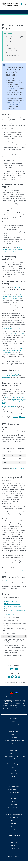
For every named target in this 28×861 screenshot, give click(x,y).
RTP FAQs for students (10, 601)
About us (14, 839)
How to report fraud (14, 817)
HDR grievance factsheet (12, 55)
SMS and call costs (14, 786)
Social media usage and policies (14, 814)
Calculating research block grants (10, 617)
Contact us (14, 801)
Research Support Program (9, 633)
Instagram (13, 823)
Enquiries (8, 57)
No (16, 669)
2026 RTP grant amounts (9, 406)
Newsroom (14, 804)
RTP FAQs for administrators (12, 604)
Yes (12, 669)
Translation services (14, 792)
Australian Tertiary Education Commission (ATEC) (14, 757)
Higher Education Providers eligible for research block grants (14, 624)
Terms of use (14, 780)
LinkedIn (13, 827)
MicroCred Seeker (13, 753)
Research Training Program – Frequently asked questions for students (14, 651)
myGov (13, 721)
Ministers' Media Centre (13, 808)
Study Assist (13, 728)
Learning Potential (13, 737)
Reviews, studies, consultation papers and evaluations (12, 656)
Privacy (14, 770)
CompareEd (14, 747)
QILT (13, 744)
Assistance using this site (14, 789)
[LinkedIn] (12, 676)
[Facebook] (9, 676)
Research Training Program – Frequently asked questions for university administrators (15, 646)
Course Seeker (13, 750)
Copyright (14, 776)
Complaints (14, 811)
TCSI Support (13, 734)
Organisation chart (14, 848)
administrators (6, 377)
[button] (25, 629)
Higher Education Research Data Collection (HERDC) (13, 629)
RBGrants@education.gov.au (17, 610)
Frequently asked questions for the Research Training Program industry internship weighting (15, 641)
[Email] (19, 676)
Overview (8, 41)
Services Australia (13, 724)
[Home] (8, 3)
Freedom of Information (14, 783)
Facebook (13, 820)
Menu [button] (25, 5)
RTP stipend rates (10, 48)
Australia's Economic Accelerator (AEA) (13, 740)
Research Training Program (9, 636)
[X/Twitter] (16, 676)
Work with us (14, 842)
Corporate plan (14, 845)
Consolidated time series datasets (10, 620)
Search (14, 767)
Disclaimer (14, 773)
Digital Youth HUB (13, 731)
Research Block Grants (7, 18)
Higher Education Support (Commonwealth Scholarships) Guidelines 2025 (12, 249)
